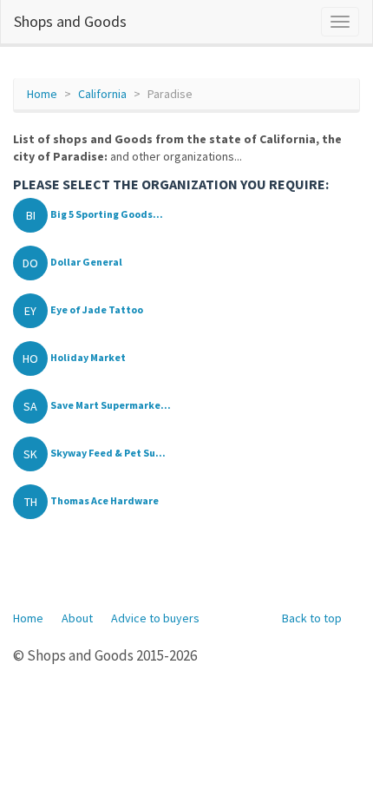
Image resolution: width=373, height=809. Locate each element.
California (102, 94)
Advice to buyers (155, 618)
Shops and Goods (70, 21)
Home (42, 94)
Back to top (312, 618)
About (77, 618)
